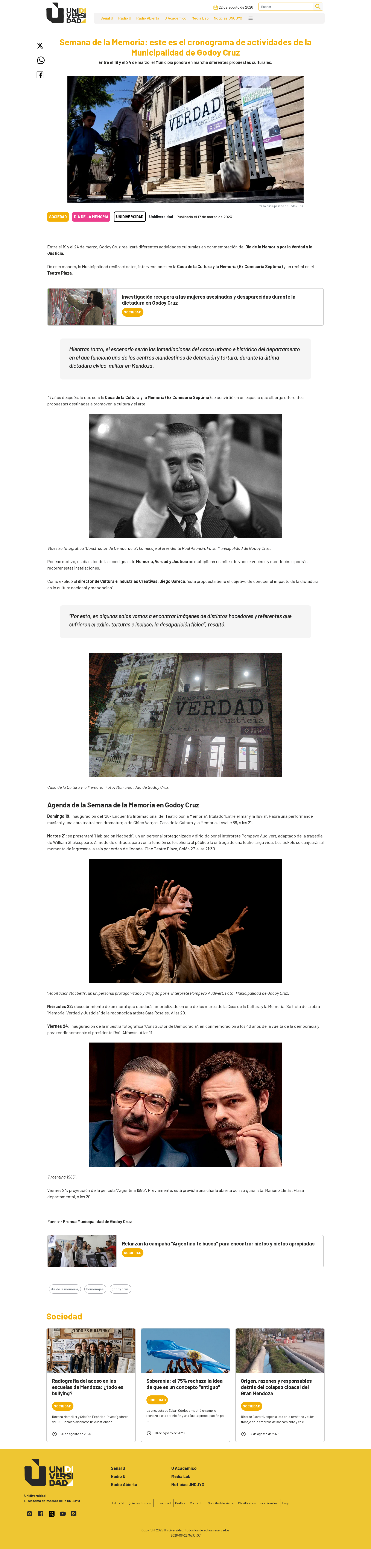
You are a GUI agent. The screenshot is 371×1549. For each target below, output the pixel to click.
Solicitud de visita (221, 1503)
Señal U (106, 18)
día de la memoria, (65, 1289)
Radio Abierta (147, 18)
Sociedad (58, 216)
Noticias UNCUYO (228, 18)
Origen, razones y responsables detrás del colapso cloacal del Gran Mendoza (276, 1387)
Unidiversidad (129, 216)
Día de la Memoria (91, 216)
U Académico (175, 18)
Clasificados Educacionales (258, 1503)
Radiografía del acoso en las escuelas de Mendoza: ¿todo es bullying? (87, 1387)
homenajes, (95, 1289)
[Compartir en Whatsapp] (40, 60)
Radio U (124, 18)
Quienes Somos (140, 1503)
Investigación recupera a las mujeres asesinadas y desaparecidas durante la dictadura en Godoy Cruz (208, 299)
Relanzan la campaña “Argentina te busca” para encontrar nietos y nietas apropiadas (218, 1243)
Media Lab (200, 18)
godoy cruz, (120, 1289)
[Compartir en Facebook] (40, 75)
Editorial (118, 1503)
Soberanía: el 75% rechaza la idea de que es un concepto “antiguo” (184, 1384)
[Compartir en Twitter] (40, 46)
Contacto (197, 1503)
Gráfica (180, 1503)
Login (286, 1503)
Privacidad (163, 1503)
